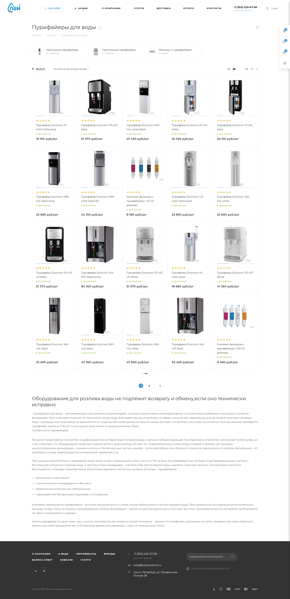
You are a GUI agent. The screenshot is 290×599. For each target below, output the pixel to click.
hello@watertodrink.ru (147, 565)
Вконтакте (35, 571)
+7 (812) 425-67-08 (245, 7)
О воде (63, 553)
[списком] (252, 69)
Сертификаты (86, 553)
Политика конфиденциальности (211, 569)
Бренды (109, 553)
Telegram (44, 571)
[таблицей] (257, 69)
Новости (66, 559)
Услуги (86, 559)
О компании (41, 553)
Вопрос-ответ (42, 559)
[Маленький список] (228, 69)
